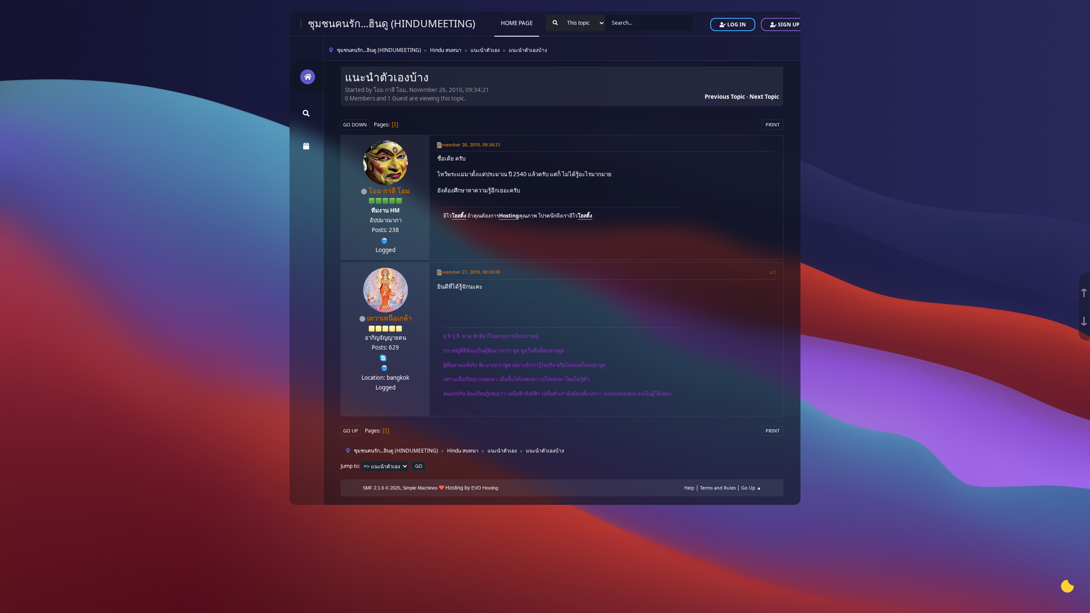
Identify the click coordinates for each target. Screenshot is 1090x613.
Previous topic (725, 96)
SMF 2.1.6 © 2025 (381, 487)
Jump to (350, 466)
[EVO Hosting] (384, 239)
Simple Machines (420, 487)
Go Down (355, 124)
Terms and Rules (718, 487)
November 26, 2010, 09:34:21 (468, 144)
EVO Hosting (484, 487)
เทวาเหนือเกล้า (389, 318)
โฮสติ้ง (459, 215)
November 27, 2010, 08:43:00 (468, 272)
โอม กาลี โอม (389, 190)
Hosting (509, 215)
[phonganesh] (384, 367)
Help (689, 487)
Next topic (764, 96)
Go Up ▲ (751, 487)
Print (773, 124)
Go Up (350, 430)
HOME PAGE (517, 23)
